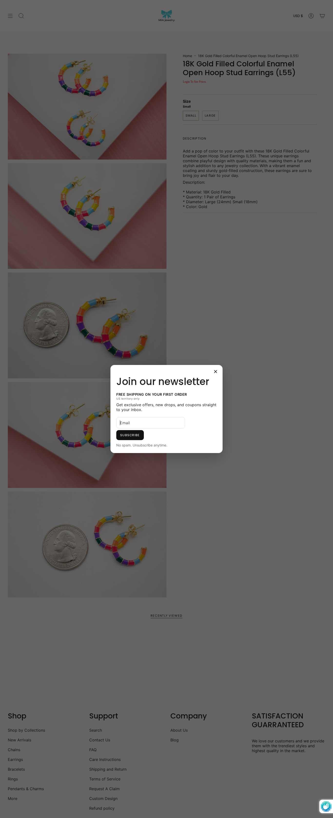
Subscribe (130, 435)
